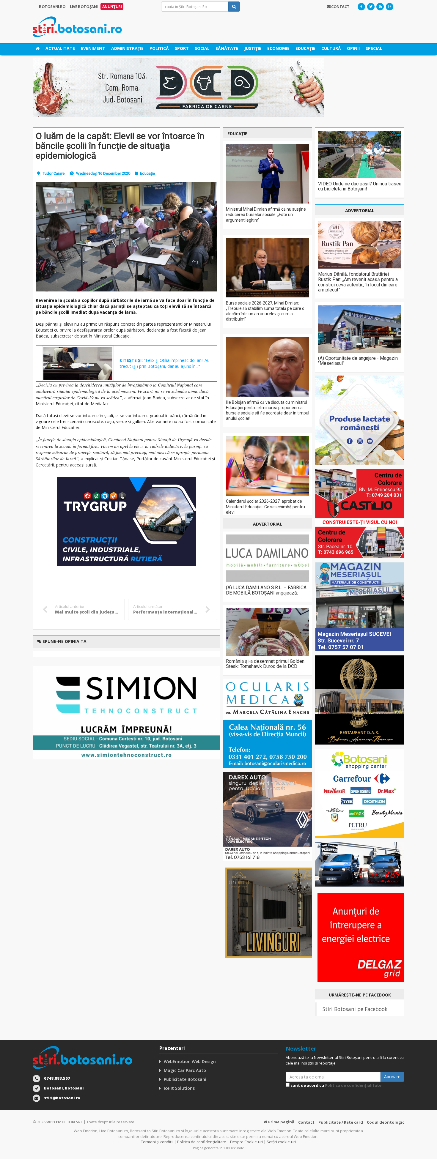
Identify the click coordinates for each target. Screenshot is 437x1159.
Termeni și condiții (157, 1141)
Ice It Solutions (179, 1088)
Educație (305, 48)
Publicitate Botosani (185, 1079)
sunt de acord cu (335, 1085)
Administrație (127, 48)
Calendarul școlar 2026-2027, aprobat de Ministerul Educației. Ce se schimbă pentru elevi (265, 506)
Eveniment (93, 48)
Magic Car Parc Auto (185, 1070)
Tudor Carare (54, 173)
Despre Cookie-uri (246, 1141)
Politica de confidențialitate (353, 1085)
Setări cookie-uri (281, 1141)
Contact (306, 1122)
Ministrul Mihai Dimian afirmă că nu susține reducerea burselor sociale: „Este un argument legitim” (266, 214)
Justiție (252, 48)
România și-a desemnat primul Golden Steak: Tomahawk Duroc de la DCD (265, 663)
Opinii (353, 48)
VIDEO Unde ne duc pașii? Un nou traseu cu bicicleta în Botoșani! (359, 186)
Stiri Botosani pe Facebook (355, 1009)
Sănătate (227, 48)
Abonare (392, 1076)
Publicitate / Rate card (340, 1122)
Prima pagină (280, 1122)
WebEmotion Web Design (190, 1061)
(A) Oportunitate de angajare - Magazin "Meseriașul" (358, 360)
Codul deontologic (385, 1122)
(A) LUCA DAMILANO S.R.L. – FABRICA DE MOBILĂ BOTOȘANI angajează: (266, 590)
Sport (182, 48)
